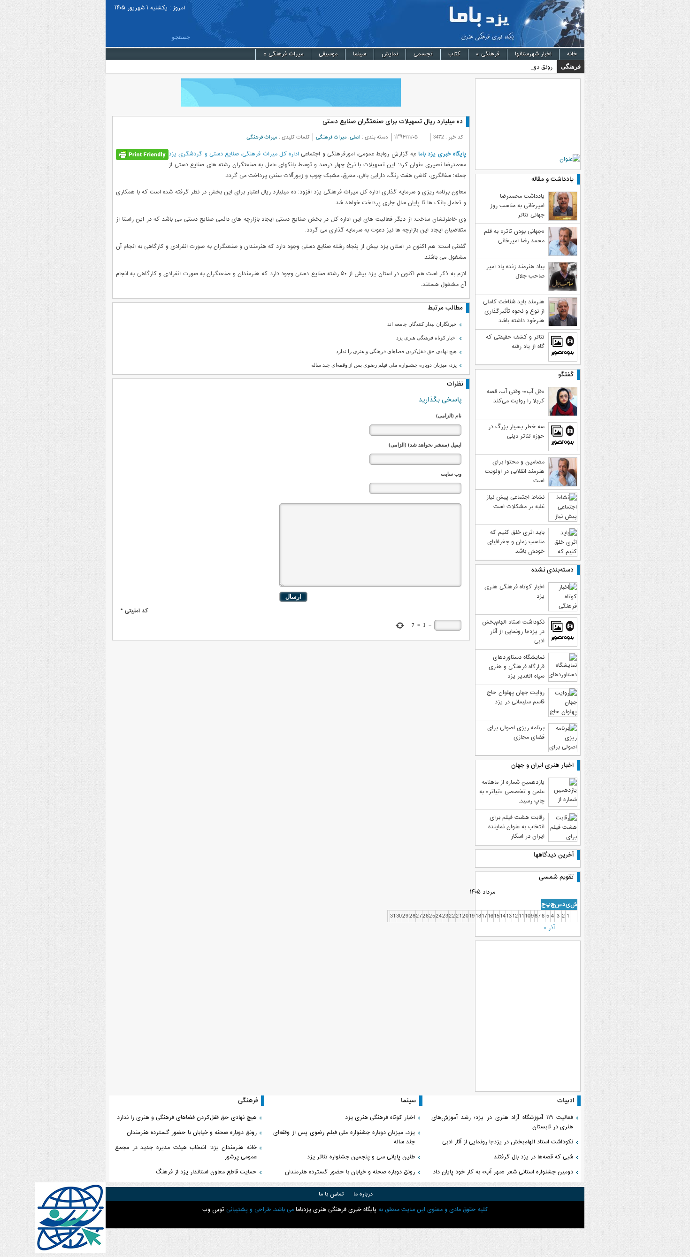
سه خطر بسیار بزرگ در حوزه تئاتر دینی (516, 431)
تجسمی (423, 54)
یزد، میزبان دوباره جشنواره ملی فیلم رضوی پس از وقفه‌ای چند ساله (384, 365)
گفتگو (566, 375)
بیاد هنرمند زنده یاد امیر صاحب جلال (515, 271)
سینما (359, 54)
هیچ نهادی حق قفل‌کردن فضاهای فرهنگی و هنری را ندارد (396, 351)
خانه (572, 54)
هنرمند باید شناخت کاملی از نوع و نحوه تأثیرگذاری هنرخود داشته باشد (513, 311)
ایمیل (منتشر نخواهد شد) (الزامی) (425, 444)
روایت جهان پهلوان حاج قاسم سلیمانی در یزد (515, 697)
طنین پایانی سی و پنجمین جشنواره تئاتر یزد (361, 1157)
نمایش (390, 54)
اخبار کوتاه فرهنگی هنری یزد (426, 337)
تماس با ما (331, 1194)
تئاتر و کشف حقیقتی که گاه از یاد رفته (515, 341)
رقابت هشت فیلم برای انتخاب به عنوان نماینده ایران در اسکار (516, 827)
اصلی (355, 137)
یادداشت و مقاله (552, 179)
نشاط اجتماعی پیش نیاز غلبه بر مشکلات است (515, 502)
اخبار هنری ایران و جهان (542, 765)
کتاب (454, 54)
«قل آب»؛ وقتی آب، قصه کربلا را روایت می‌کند (515, 396)
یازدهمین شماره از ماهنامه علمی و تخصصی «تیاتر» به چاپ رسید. (511, 792)
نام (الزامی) (448, 415)
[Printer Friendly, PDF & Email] (142, 155)
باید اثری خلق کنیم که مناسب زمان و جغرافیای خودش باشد (515, 542)
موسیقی (328, 54)
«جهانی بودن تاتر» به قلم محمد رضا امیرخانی (514, 236)
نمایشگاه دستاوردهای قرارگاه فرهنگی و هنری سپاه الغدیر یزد (516, 667)
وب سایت (451, 474)
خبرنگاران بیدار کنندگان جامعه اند (422, 324)
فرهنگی (487, 54)
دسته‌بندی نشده (552, 570)
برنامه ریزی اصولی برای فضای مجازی (515, 732)
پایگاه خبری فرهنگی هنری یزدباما (475, 23)
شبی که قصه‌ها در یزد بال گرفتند (532, 1157)
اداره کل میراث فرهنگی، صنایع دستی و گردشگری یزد (234, 154)
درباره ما (363, 1194)
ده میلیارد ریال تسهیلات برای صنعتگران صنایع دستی (392, 121)
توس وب (213, 1209)
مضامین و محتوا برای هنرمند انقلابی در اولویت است (514, 471)
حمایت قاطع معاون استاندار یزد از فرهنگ (206, 1172)
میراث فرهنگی (283, 54)
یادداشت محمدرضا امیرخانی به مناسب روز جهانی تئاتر (517, 206)
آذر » (549, 928)
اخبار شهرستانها (533, 54)
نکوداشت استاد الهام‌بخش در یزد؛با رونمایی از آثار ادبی (513, 631)
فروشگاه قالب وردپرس (345, 1220)
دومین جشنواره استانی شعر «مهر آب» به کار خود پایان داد (503, 1172)
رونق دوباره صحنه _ (529, 67)
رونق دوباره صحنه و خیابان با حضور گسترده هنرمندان (350, 1172)
